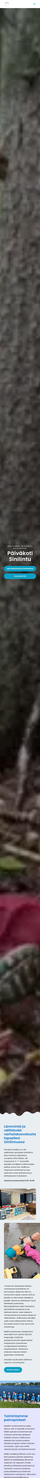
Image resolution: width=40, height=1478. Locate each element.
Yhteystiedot (13, 1370)
